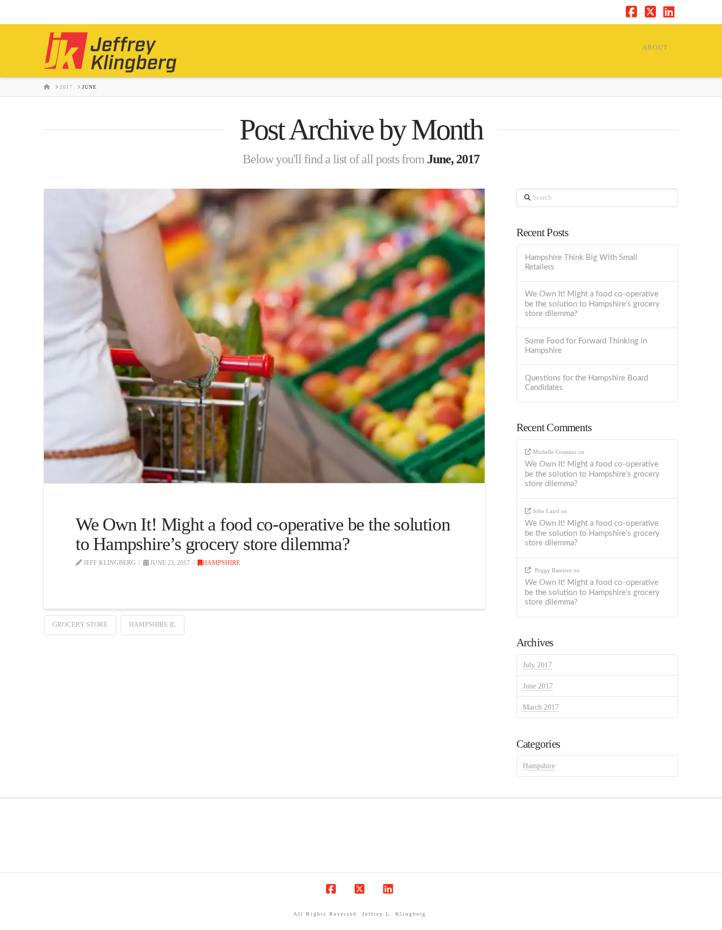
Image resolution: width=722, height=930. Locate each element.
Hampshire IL (152, 624)
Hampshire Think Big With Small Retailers (581, 263)
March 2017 (541, 707)
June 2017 (538, 686)
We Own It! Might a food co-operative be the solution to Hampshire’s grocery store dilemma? (263, 534)
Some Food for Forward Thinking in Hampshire (586, 346)
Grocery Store (80, 624)
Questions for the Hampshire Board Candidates (586, 383)
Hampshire (221, 562)
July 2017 (537, 665)
